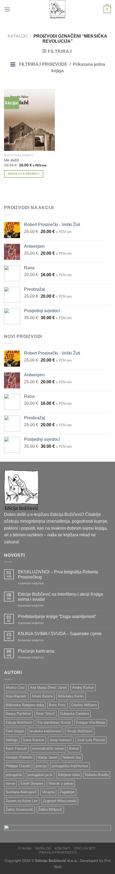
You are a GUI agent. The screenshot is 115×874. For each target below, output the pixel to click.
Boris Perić (57, 705)
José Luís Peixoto (91, 740)
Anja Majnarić (16, 696)
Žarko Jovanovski (19, 809)
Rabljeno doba (69, 775)
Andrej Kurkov (83, 688)
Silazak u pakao (60, 783)
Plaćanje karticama (36, 651)
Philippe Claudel (18, 766)
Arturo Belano (42, 696)
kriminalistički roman (48, 748)
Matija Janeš (47, 757)
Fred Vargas (15, 731)
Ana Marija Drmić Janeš (48, 688)
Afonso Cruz (15, 688)
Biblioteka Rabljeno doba (25, 705)
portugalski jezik (40, 775)
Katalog (18, 36)
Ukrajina (48, 792)
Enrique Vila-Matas (90, 722)
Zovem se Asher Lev (22, 801)
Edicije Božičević (19, 722)
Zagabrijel (67, 792)
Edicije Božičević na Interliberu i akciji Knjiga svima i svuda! (60, 597)
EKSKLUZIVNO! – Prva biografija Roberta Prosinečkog (58, 574)
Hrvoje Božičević (80, 731)
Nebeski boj (72, 757)
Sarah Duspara (31, 783)
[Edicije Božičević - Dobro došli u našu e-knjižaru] (57, 9)
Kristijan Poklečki (19, 757)
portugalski (14, 775)
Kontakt (62, 848)
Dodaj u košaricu (23, 173)
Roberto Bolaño (97, 775)
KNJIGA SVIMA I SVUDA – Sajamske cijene (60, 633)
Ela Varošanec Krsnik (54, 722)
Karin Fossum (16, 748)
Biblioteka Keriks (71, 696)
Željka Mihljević (50, 809)
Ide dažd (11, 160)
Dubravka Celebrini (74, 714)
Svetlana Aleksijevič (21, 792)
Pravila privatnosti (58, 852)
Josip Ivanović (60, 740)
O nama (25, 848)
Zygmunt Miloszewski (59, 801)
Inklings (12, 740)
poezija (41, 766)
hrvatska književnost (45, 731)
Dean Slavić (45, 714)
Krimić (74, 748)
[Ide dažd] (29, 120)
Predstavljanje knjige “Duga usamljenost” (57, 616)
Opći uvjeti (84, 848)
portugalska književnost (70, 766)
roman (10, 783)
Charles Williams (84, 705)
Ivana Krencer (33, 740)
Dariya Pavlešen (18, 714)
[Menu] (7, 9)
